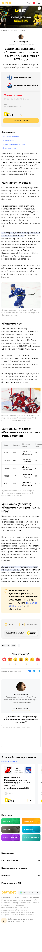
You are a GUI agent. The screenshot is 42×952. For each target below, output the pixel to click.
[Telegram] (38, 671)
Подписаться (22, 708)
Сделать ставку (21, 121)
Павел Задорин (21, 42)
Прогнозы (13, 30)
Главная (4, 30)
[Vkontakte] (29, 671)
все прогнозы (8, 761)
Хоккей (22, 30)
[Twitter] (34, 671)
